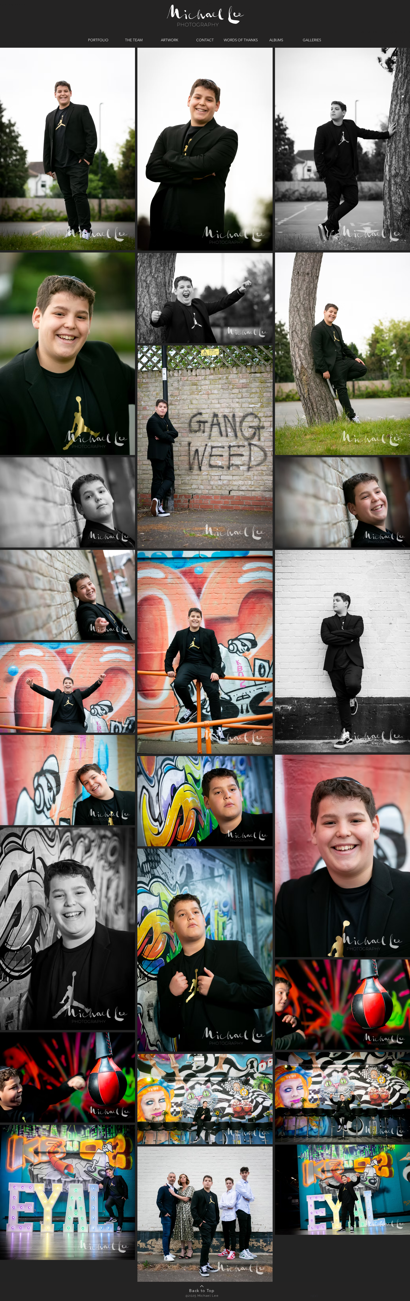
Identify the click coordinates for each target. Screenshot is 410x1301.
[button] (314, 1296)
